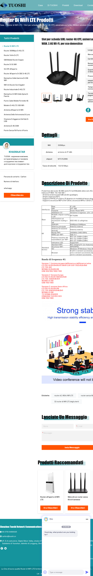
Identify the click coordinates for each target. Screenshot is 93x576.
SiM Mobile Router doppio (14, 60)
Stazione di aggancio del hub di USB (16, 120)
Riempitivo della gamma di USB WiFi (16, 79)
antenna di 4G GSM (11, 126)
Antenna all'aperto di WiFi (13, 110)
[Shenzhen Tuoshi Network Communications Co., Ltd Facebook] (88, 110)
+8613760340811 (20, 188)
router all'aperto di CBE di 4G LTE (17, 74)
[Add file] (45, 572)
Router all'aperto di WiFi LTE (50, 498)
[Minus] (86, 519)
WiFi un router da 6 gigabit (14, 85)
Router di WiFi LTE (14, 25)
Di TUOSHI (52, 5)
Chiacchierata (17, 195)
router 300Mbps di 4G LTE (14, 51)
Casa (40, 5)
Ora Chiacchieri (50, 508)
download (78, 5)
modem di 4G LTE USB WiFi (14, 105)
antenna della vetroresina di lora (17, 115)
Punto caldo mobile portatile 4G (16, 101)
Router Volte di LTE (11, 55)
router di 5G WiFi (10, 64)
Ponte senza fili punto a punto (16, 130)
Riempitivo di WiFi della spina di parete (16, 95)
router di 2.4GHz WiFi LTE (63, 396)
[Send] (87, 572)
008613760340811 (11, 184)
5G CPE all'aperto (10, 69)
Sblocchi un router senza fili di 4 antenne (78, 498)
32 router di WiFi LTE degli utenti (66, 402)
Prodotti (65, 5)
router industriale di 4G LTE (14, 89)
